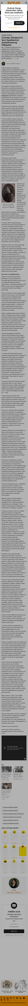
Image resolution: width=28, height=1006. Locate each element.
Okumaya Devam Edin (14, 27)
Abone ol (19, 23)
